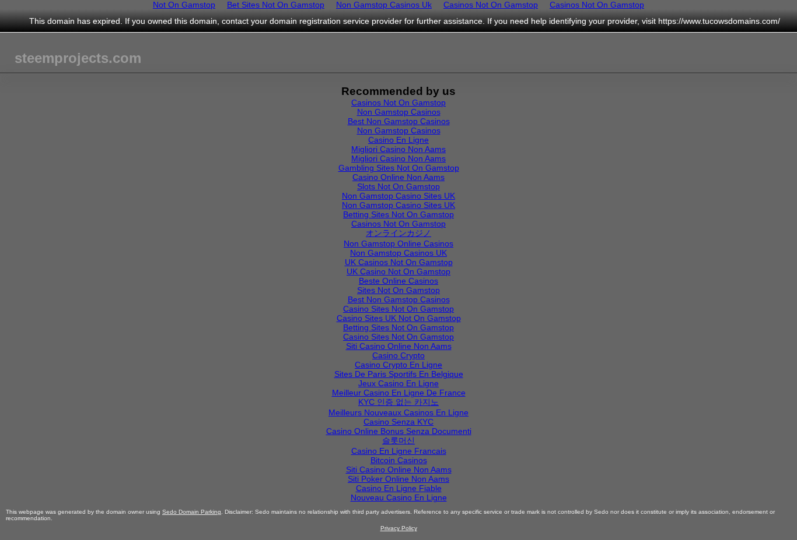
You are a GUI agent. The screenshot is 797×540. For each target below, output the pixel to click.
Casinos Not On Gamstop (398, 102)
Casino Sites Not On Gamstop (398, 308)
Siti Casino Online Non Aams (399, 346)
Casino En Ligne (398, 139)
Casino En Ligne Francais (398, 451)
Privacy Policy (398, 528)
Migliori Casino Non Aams (398, 149)
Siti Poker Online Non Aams (398, 478)
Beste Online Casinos (398, 280)
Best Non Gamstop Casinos (399, 121)
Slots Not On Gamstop (398, 186)
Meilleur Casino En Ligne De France (399, 392)
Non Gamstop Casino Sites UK (398, 195)
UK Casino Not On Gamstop (398, 271)
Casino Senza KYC (398, 421)
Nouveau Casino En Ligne (399, 497)
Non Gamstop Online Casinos (398, 243)
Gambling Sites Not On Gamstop (398, 167)
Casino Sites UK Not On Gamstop (399, 318)
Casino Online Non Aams (398, 177)
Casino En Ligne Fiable (399, 488)
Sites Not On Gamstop (398, 290)
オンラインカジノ (398, 233)
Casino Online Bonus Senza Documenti (398, 431)
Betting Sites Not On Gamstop (398, 214)
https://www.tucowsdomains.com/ (719, 21)
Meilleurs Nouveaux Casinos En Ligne (398, 412)
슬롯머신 (398, 440)
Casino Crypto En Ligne (398, 364)
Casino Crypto (398, 355)
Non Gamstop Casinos (399, 112)
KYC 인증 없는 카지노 (398, 402)
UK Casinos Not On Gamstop (399, 262)
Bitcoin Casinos (398, 460)
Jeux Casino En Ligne (398, 383)
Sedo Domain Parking (191, 512)
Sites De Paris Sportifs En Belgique (398, 374)
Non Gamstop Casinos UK (398, 252)
